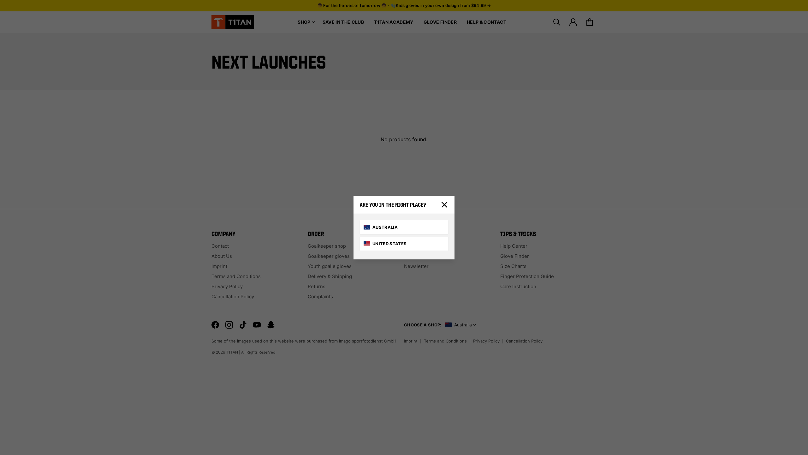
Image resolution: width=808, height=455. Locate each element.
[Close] (444, 204)
